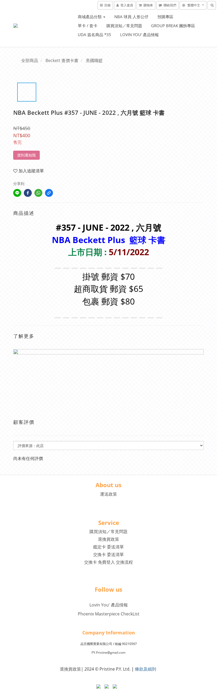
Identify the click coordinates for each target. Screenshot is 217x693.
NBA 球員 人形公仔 (131, 16)
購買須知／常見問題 (124, 25)
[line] (17, 193)
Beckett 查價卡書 (62, 60)
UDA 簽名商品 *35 (94, 34)
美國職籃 (94, 60)
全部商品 (29, 60)
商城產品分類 (90, 16)
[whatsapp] (38, 193)
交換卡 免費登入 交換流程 (108, 562)
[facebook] (28, 193)
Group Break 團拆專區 (173, 25)
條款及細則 (145, 669)
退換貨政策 (108, 539)
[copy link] (49, 193)
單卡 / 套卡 (87, 25)
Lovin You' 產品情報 (139, 34)
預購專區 (165, 16)
